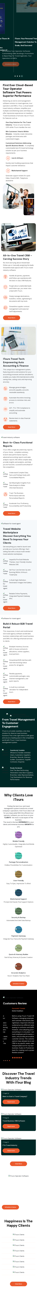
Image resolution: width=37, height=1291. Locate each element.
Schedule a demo (10, 64)
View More (18, 1164)
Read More (11, 318)
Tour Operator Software (12, 90)
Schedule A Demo (18, 984)
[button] (15, 76)
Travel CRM (23, 255)
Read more (11, 1102)
